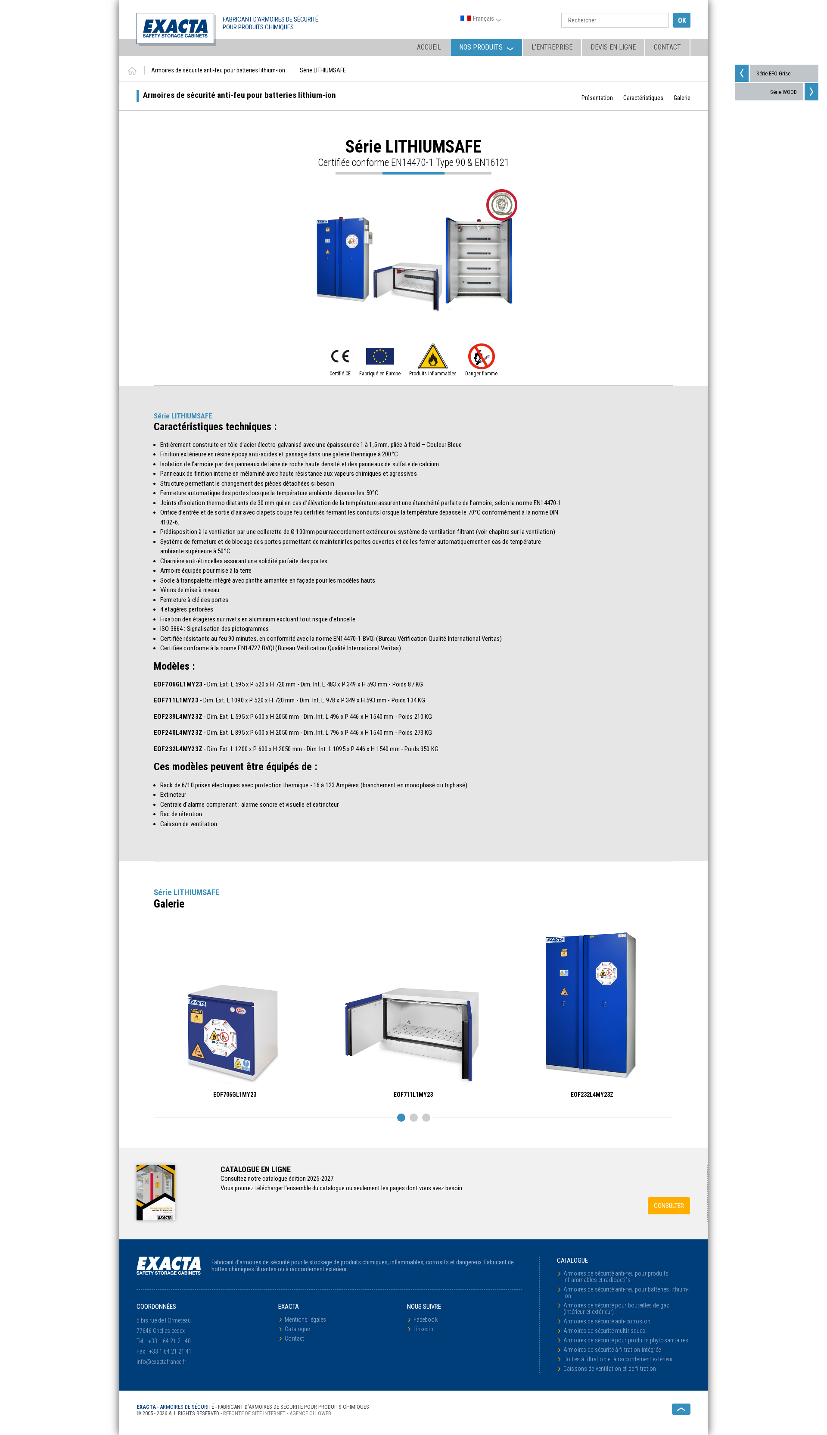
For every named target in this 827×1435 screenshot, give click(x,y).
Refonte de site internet (254, 1413)
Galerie (682, 97)
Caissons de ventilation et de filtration (609, 1368)
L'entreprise (552, 47)
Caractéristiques (643, 97)
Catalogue (297, 1329)
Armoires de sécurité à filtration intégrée (612, 1349)
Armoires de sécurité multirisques (604, 1330)
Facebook (426, 1319)
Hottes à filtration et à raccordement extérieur (618, 1359)
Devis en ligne (613, 47)
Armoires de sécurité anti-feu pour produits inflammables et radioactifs (615, 1276)
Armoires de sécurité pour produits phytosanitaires (625, 1340)
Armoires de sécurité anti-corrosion (606, 1321)
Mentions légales (305, 1319)
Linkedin (423, 1329)
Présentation (597, 97)
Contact (667, 47)
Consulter (669, 1206)
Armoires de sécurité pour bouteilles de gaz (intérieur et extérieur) (616, 1308)
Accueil (429, 47)
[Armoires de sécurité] (175, 28)
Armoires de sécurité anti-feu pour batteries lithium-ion (626, 1292)
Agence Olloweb (310, 1413)
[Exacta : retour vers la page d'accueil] (132, 71)
